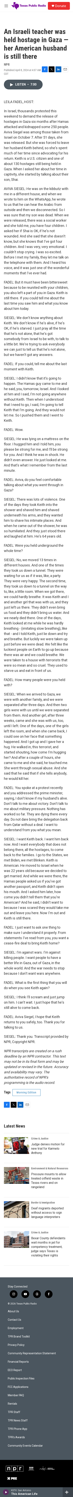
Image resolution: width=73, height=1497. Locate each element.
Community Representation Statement (32, 1353)
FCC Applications (18, 1387)
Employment (16, 1328)
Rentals (12, 1403)
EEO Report (15, 1370)
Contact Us (14, 1319)
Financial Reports (18, 1361)
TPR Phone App (17, 1428)
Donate (60, 6)
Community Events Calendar (25, 1445)
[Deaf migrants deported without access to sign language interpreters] (16, 1209)
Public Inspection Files (21, 1378)
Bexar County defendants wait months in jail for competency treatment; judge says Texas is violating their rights (48, 1246)
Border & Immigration (43, 1202)
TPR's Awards (16, 1437)
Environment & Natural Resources (49, 1168)
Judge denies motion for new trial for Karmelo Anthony (48, 1148)
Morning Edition (26, 1092)
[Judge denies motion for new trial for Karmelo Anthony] (16, 1145)
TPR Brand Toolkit (19, 1336)
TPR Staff (14, 1412)
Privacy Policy (16, 1345)
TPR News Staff (18, 1420)
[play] (6, 1492)
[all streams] (68, 1492)
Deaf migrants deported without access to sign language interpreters (47, 1212)
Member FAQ (16, 1395)
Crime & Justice (39, 1138)
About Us (13, 1311)
